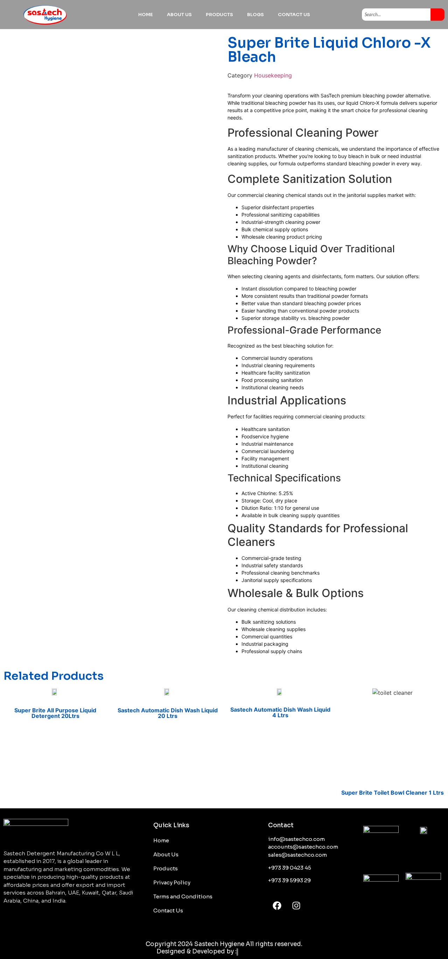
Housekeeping (273, 75)
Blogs (255, 15)
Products (219, 15)
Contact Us (294, 15)
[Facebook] (277, 905)
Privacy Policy (171, 882)
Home (145, 15)
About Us (179, 15)
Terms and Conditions (182, 896)
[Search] (437, 14)
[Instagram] (296, 905)
